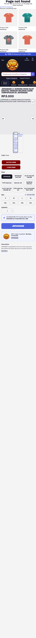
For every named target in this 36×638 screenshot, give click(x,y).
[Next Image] (32, 118)
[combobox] (16, 74)
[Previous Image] (3, 118)
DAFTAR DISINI (11, 162)
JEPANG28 (18, 226)
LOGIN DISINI (11, 167)
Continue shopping (6, 7)
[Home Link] (12, 64)
